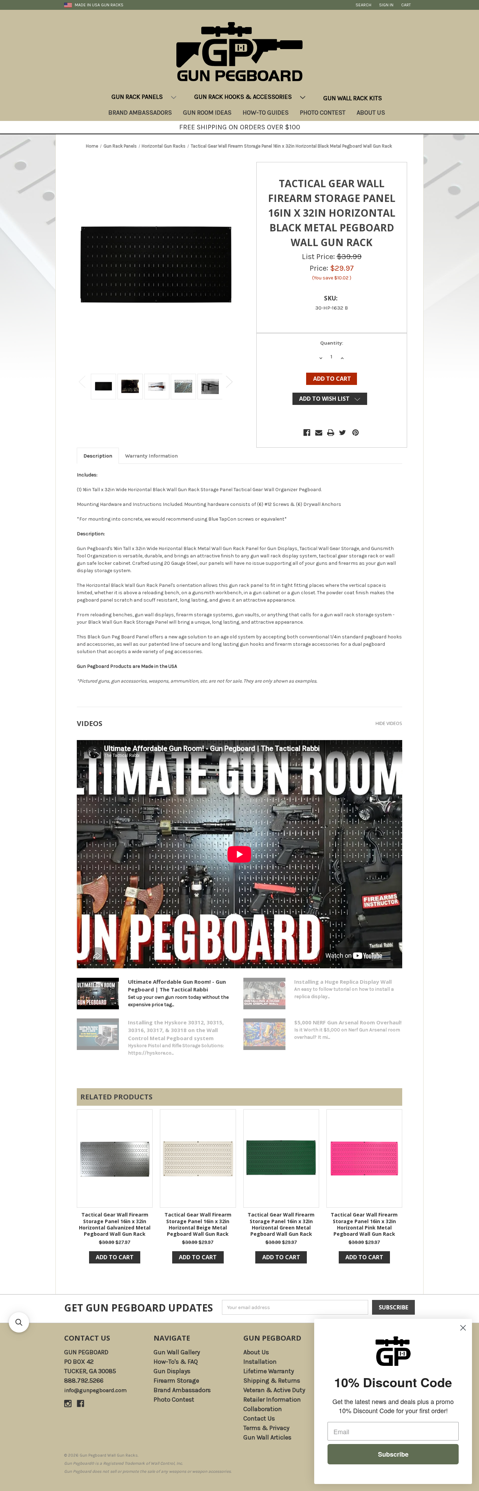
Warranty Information (151, 456)
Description (97, 456)
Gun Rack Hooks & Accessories (243, 97)
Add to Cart (115, 1257)
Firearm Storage (176, 1380)
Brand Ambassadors (140, 112)
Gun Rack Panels (137, 97)
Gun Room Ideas (207, 112)
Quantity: (331, 343)
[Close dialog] (463, 1328)
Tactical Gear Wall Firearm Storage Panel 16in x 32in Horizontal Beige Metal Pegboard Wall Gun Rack (197, 1224)
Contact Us (87, 1338)
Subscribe (393, 1454)
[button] (19, 1322)
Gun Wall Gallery (177, 1352)
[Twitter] (342, 433)
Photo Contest (322, 112)
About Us (371, 112)
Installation (260, 1361)
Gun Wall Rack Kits (352, 98)
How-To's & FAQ (176, 1361)
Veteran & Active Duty (274, 1390)
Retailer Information (272, 1399)
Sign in (386, 4)
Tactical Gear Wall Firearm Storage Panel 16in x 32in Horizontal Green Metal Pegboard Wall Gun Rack (281, 1224)
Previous (82, 381)
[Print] (330, 433)
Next (229, 381)
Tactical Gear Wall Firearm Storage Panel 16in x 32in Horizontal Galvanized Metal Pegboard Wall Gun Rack (114, 1224)
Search (363, 4)
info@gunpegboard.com (95, 1390)
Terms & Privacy (266, 1428)
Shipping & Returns (271, 1380)
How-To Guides (266, 112)
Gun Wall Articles (267, 1437)
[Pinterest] (355, 433)
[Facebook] (306, 433)
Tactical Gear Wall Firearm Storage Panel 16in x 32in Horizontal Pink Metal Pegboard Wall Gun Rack (364, 1224)
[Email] (318, 433)
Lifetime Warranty (268, 1371)
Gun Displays (172, 1371)
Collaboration (262, 1409)
